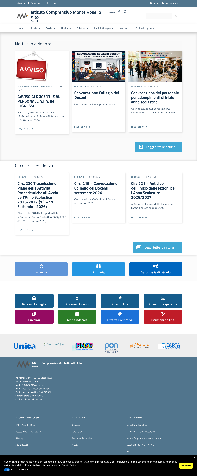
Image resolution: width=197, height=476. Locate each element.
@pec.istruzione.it (41, 388)
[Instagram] (124, 12)
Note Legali (76, 431)
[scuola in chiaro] (53, 344)
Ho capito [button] (186, 466)
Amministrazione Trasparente (141, 431)
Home (20, 28)
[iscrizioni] (25, 346)
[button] (7, 469)
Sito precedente (23, 444)
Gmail (155, 3)
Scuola (34, 28)
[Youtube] (110, 20)
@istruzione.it (39, 385)
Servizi (49, 28)
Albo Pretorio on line (137, 425)
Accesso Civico (134, 451)
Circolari (22, 176)
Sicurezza (75, 425)
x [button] (195, 457)
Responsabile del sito (81, 438)
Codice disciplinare (144, 28)
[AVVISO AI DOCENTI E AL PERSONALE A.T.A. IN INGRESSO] (31, 66)
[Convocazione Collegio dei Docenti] (98, 66)
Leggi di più (24, 129)
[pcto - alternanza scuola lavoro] (140, 345)
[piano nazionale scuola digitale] (82, 347)
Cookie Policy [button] (69, 465)
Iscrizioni (123, 28)
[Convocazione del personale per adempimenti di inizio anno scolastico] (155, 66)
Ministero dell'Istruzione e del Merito (36, 3)
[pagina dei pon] (111, 348)
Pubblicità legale (102, 28)
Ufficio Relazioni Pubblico (27, 425)
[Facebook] (119, 12)
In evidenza (23, 86)
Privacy (74, 444)
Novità (64, 28)
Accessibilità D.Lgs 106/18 (28, 431)
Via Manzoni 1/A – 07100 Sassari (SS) (33, 377)
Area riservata (171, 3)
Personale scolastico (41, 86)
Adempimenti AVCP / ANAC (140, 444)
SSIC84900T (27, 385)
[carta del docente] (169, 346)
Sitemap (19, 438)
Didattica (81, 28)
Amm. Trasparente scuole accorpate (144, 438)
